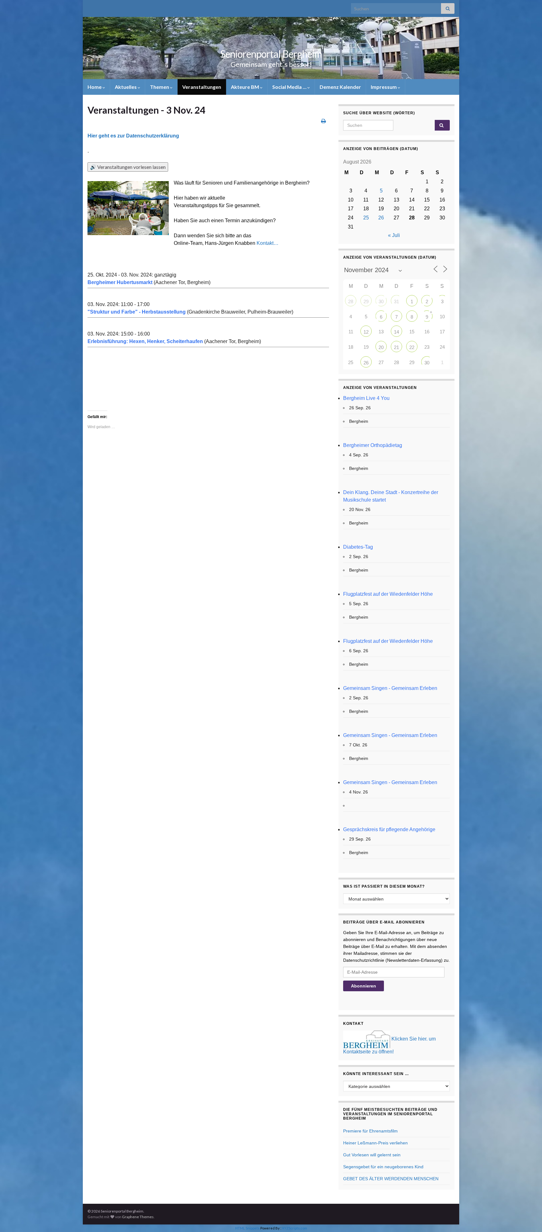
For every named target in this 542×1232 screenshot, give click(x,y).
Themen (160, 87)
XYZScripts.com (294, 1228)
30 (381, 301)
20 (381, 347)
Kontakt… (268, 243)
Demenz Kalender (340, 87)
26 (381, 217)
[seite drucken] (323, 121)
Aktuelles (126, 87)
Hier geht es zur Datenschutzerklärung (133, 135)
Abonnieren (363, 985)
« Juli (394, 235)
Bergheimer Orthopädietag (372, 445)
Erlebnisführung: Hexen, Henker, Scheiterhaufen (145, 341)
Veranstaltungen (201, 87)
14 (396, 332)
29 (366, 301)
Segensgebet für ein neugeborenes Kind (383, 1166)
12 (366, 332)
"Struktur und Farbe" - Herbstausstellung (137, 312)
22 (411, 347)
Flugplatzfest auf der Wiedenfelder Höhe (388, 594)
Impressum (384, 87)
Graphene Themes (138, 1216)
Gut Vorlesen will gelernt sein (372, 1154)
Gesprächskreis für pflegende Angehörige (389, 829)
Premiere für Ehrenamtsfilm (370, 1130)
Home (95, 87)
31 (396, 301)
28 (350, 301)
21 (396, 347)
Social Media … (289, 87)
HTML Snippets (247, 1228)
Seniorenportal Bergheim (271, 54)
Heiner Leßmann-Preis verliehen (375, 1142)
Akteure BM (245, 87)
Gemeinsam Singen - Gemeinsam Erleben (390, 688)
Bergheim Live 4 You (366, 398)
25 (366, 217)
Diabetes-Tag (358, 547)
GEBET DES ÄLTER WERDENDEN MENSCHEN (390, 1178)
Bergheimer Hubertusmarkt (120, 282)
